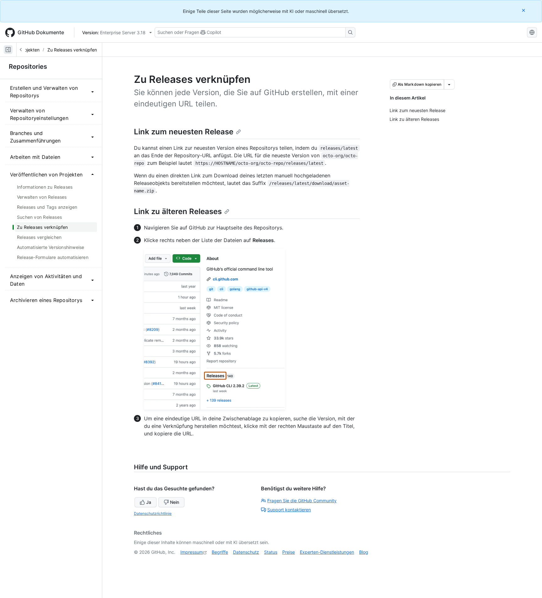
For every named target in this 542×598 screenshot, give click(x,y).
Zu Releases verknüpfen (72, 49)
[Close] (524, 10)
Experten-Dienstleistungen (327, 552)
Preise (288, 552)
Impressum (191, 552)
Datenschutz (246, 552)
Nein (174, 502)
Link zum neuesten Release (183, 131)
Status (270, 552)
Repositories (28, 66)
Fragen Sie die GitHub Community (302, 500)
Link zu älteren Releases (178, 211)
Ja (148, 502)
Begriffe (220, 552)
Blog (363, 552)
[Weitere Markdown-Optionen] (449, 84)
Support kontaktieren (289, 509)
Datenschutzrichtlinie (153, 513)
